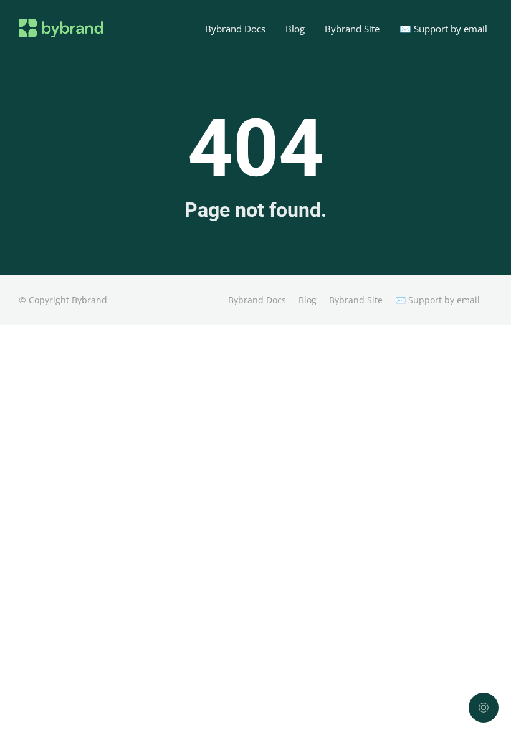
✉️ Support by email (443, 28)
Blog (295, 28)
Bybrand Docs (235, 28)
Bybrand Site (352, 28)
